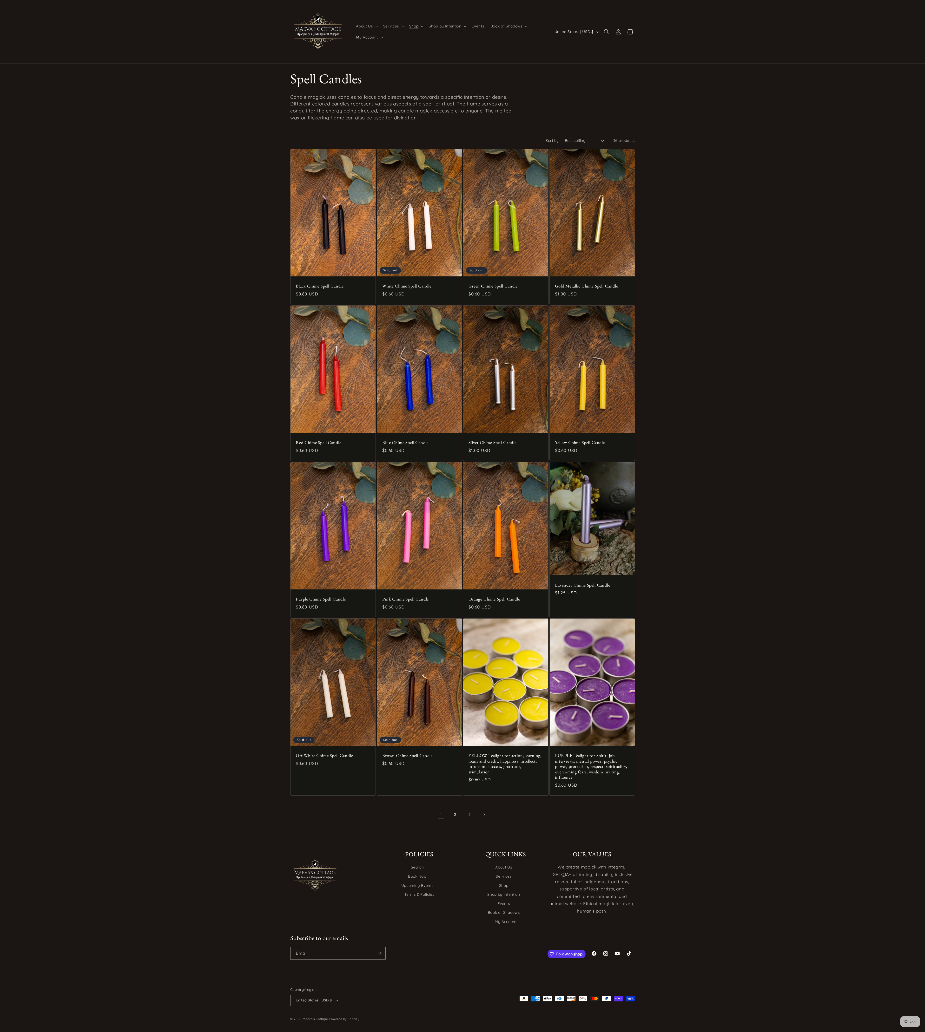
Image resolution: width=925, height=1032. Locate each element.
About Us (503, 867)
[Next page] (484, 814)
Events (504, 903)
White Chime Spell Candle (406, 286)
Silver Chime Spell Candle (492, 442)
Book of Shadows (504, 912)
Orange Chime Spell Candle (494, 599)
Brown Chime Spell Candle (407, 755)
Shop (504, 885)
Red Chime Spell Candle (318, 442)
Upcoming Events (417, 885)
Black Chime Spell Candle (320, 286)
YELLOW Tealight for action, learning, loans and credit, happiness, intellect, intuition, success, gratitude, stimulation (505, 763)
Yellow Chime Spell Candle (580, 442)
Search (417, 867)
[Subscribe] (379, 953)
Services (503, 876)
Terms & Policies (419, 894)
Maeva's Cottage (315, 1019)
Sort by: (553, 140)
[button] (366, 26)
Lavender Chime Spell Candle (582, 585)
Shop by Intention (503, 894)
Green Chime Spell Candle (493, 286)
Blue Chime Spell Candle (405, 442)
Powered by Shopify (344, 1019)
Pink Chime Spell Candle (405, 599)
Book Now (417, 876)
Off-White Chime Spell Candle (324, 755)
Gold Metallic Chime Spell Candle (586, 286)
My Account (506, 921)
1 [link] (441, 814)
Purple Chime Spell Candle (321, 599)
